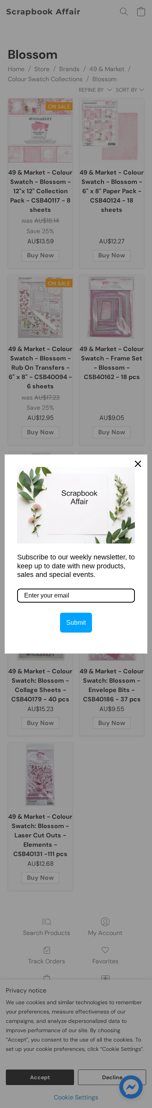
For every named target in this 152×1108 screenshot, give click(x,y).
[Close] (138, 463)
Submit (76, 622)
